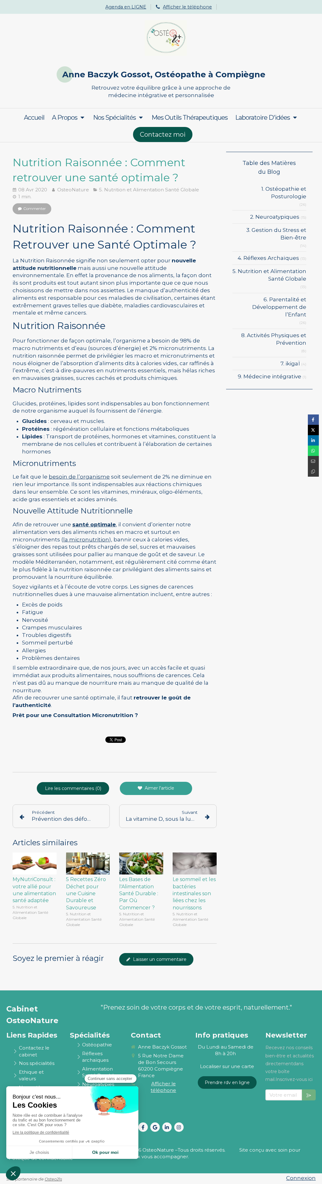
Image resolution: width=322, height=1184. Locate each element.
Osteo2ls (53, 1178)
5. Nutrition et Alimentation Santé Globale (269, 275)
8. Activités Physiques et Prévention (273, 339)
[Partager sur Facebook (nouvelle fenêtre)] (313, 419)
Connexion (301, 1178)
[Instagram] (179, 1127)
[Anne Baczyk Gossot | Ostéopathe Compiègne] (166, 38)
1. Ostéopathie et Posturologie (283, 193)
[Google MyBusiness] (155, 1127)
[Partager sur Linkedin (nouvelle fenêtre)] (313, 440)
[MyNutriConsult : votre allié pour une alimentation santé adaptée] (35, 863)
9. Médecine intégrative (269, 376)
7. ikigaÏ (290, 363)
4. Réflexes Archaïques (268, 258)
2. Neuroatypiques (274, 217)
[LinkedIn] (167, 1127)
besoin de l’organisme (79, 477)
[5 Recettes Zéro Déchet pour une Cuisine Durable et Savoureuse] (88, 863)
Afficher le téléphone (187, 7)
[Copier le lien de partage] (313, 471)
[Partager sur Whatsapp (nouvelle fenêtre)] (313, 451)
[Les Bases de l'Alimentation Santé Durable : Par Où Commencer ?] (141, 863)
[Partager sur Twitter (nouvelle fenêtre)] (313, 430)
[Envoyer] (309, 1094)
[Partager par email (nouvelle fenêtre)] (313, 461)
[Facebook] (143, 1127)
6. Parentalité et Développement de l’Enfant (279, 307)
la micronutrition (86, 539)
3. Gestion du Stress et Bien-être (276, 234)
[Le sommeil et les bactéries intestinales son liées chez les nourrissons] (195, 863)
